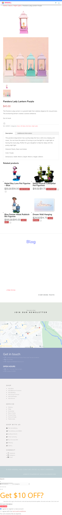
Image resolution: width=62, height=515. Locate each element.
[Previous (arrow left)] (0, 489)
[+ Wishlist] (4, 123)
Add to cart (25, 189)
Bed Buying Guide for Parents (21, 264)
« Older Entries (10, 290)
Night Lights (17, 6)
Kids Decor (28, 126)
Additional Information (24, 133)
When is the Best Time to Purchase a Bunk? (27, 278)
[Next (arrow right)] (2, 489)
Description (9, 133)
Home (5, 6)
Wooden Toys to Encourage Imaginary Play (27, 251)
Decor (10, 6)
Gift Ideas (23, 126)
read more (11, 256)
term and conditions (19, 511)
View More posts (46, 295)
